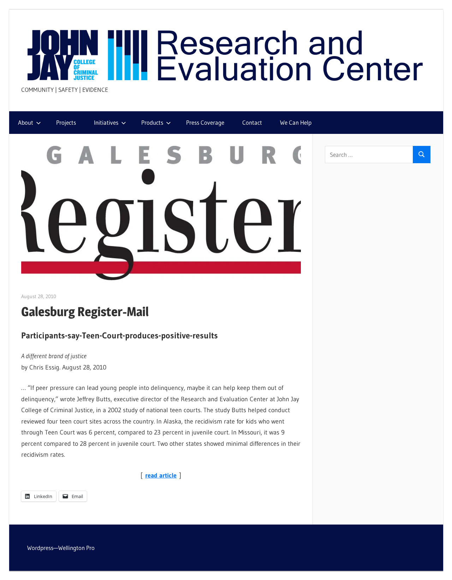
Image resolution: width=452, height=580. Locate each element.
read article (161, 475)
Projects (66, 122)
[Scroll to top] (440, 568)
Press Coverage (205, 122)
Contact (252, 122)
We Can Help (295, 122)
